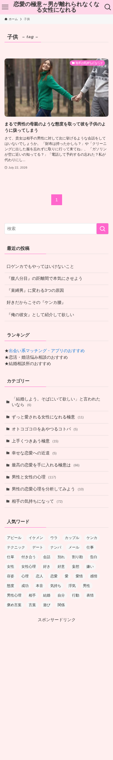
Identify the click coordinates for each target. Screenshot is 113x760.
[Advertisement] (56, 679)
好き (46, 566)
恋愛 (54, 576)
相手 (32, 595)
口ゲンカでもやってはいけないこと (40, 266)
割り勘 (77, 557)
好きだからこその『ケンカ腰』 (36, 302)
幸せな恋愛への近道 (34, 453)
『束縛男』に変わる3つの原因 (35, 290)
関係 (61, 605)
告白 (93, 557)
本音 (39, 586)
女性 (10, 566)
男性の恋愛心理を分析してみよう (48, 489)
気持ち (55, 586)
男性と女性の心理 (34, 477)
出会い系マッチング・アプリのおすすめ (47, 351)
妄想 (75, 566)
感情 (93, 576)
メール (73, 547)
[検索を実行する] (102, 228)
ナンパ (55, 547)
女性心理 (28, 566)
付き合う (28, 557)
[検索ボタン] (108, 7)
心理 (25, 576)
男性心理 (14, 595)
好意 (61, 566)
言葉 (32, 605)
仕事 (90, 547)
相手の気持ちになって (37, 501)
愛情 (79, 576)
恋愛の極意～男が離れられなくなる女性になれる (56, 7)
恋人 (39, 576)
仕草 (10, 557)
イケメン (36, 538)
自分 (61, 595)
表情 (90, 595)
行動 (75, 595)
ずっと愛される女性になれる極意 (48, 417)
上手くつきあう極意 (35, 441)
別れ (61, 557)
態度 (10, 586)
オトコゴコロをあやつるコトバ (45, 429)
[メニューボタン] (5, 7)
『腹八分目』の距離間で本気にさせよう (45, 278)
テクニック (16, 547)
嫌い (90, 566)
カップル (72, 538)
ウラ (54, 538)
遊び (46, 605)
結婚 (46, 595)
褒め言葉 (14, 605)
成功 (25, 586)
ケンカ (91, 538)
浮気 (72, 586)
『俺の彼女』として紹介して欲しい (40, 315)
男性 (86, 586)
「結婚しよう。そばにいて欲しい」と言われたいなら (56, 402)
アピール (14, 538)
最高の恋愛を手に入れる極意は (46, 465)
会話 (46, 557)
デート (37, 547)
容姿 (10, 576)
